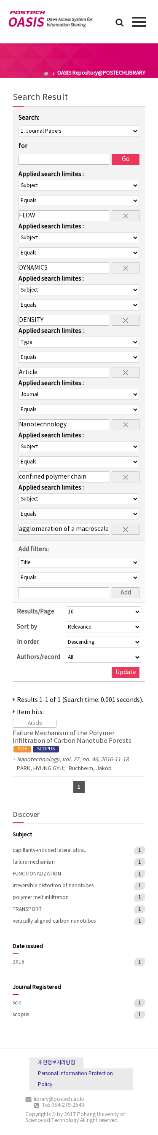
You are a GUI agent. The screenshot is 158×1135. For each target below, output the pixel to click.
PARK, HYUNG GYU (40, 769)
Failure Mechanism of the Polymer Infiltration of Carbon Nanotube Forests (72, 741)
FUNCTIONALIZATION (37, 874)
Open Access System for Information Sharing (50, 20)
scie (17, 1003)
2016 (18, 962)
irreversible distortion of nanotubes (53, 886)
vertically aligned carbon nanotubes (54, 921)
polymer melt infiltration (41, 897)
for (23, 146)
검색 (120, 23)
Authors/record (38, 657)
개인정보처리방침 (56, 1062)
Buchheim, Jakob (90, 769)
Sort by (27, 627)
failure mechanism (34, 862)
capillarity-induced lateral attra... (50, 850)
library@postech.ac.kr (59, 1099)
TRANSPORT (27, 909)
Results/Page (35, 611)
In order (28, 642)
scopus (21, 1014)
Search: (29, 118)
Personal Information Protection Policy (75, 1079)
